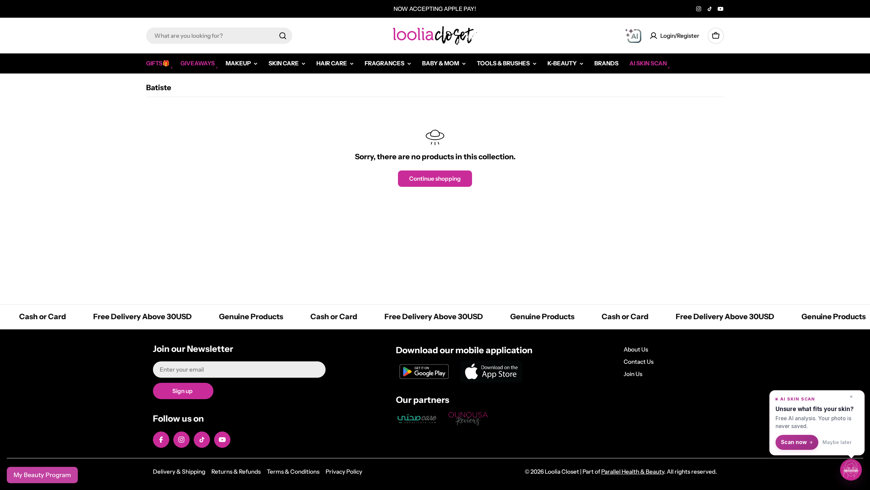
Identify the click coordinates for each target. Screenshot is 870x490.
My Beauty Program (42, 475)
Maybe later (837, 442)
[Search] (283, 36)
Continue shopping (435, 178)
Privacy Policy (344, 471)
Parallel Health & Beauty (632, 471)
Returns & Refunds (236, 471)
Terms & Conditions (293, 471)
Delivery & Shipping (179, 471)
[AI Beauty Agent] (633, 36)
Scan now (794, 442)
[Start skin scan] (851, 470)
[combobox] (219, 36)
